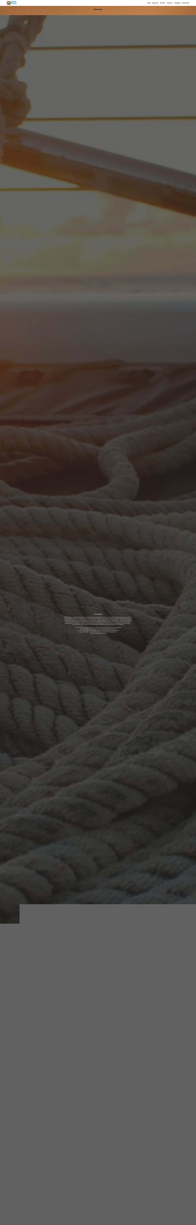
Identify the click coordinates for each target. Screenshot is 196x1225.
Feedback (177, 3)
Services (162, 3)
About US (155, 3)
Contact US (185, 3)
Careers (169, 3)
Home (149, 3)
